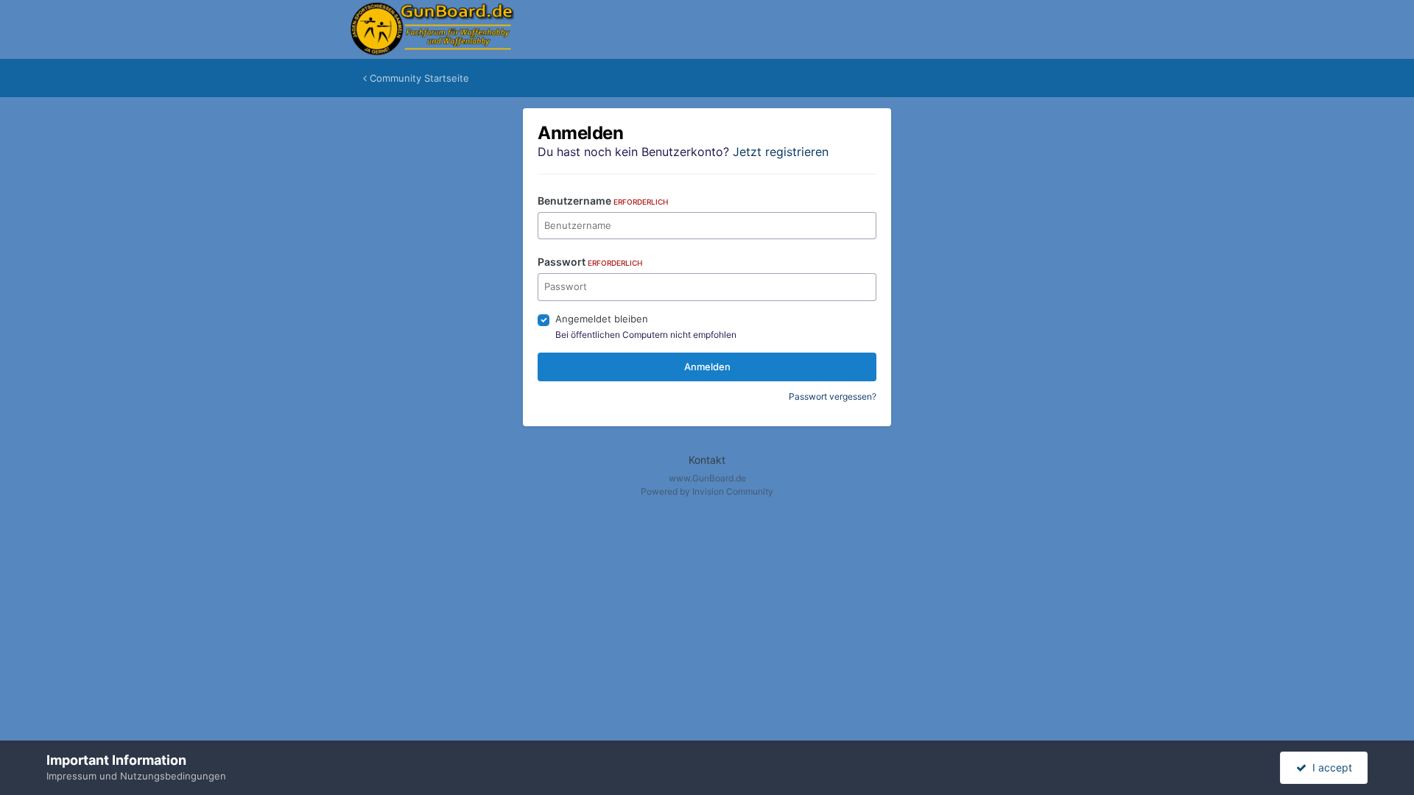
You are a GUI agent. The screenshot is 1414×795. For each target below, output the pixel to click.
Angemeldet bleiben (601, 319)
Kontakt (707, 459)
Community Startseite (418, 78)
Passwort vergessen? (832, 396)
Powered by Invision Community (707, 491)
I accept (1329, 767)
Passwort (590, 261)
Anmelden (707, 366)
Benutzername (603, 200)
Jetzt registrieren (781, 151)
